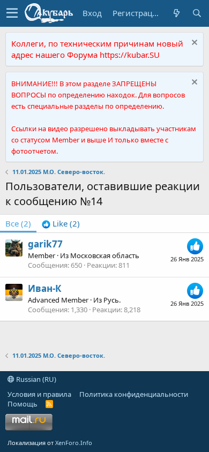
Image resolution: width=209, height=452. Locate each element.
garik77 (45, 244)
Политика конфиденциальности (133, 394)
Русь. (112, 300)
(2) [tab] (18, 223)
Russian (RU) (35, 379)
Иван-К (44, 288)
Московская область (104, 255)
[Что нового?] (176, 13)
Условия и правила (39, 394)
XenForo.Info (73, 443)
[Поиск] (196, 13)
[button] (12, 13)
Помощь (23, 404)
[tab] (60, 223)
